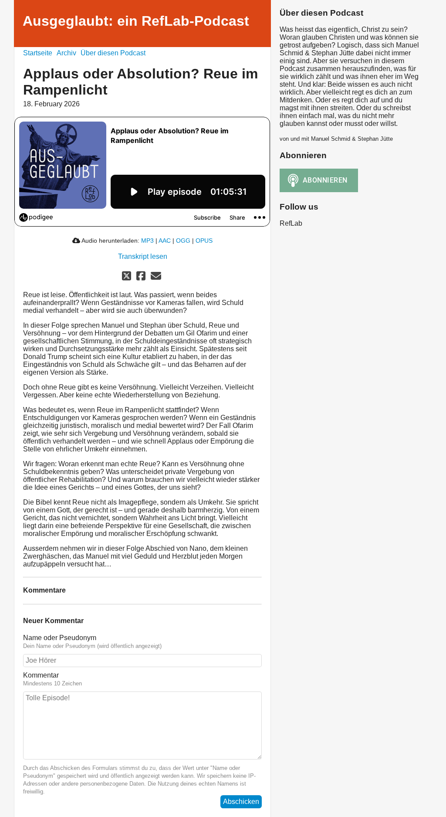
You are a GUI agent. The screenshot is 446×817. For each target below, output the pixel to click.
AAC (165, 240)
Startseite (37, 53)
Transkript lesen (142, 256)
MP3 (147, 240)
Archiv (66, 53)
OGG (183, 240)
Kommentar (41, 675)
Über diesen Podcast (113, 53)
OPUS (204, 240)
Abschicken (241, 801)
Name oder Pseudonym (59, 637)
